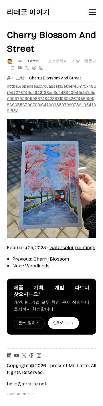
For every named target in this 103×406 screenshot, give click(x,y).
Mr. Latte (28, 61)
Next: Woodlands (30, 266)
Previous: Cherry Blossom (40, 259)
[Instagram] (41, 68)
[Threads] (34, 68)
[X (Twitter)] (27, 68)
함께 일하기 (29, 323)
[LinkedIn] (13, 68)
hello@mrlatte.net (26, 384)
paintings (85, 247)
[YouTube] (20, 68)
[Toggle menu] (92, 12)
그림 (20, 78)
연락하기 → (63, 323)
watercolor (61, 247)
